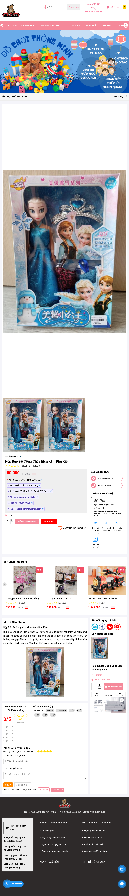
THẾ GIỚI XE (72, 25)
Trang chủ (122, 96)
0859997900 (17, 884)
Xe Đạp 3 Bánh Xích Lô (18, 598)
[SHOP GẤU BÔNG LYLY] (1, 25)
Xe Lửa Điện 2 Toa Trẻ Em (61, 598)
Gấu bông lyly (99, 508)
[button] (5, 424)
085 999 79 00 (99, 501)
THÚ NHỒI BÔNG (49, 25)
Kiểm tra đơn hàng (33, 17)
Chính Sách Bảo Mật (94, 844)
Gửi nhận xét (57, 790)
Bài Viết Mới (121, 17)
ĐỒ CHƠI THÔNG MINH (99, 25)
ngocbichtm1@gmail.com (104, 505)
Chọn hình (43, 790)
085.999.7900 (93, 11)
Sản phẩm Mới (109, 17)
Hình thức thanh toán (94, 837)
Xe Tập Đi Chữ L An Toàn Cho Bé (106, 598)
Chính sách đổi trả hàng (95, 851)
